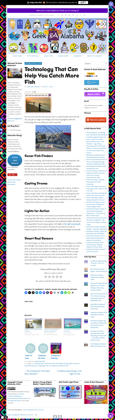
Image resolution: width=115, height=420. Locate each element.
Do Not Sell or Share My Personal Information (14, 182)
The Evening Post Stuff (33, 410)
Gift (83, 2)
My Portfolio (33, 56)
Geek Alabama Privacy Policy (20, 415)
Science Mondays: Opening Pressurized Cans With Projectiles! (95, 182)
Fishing (66, 363)
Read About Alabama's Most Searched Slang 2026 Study (97, 306)
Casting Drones (39, 363)
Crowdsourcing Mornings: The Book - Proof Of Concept (98, 263)
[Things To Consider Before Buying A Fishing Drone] (53, 323)
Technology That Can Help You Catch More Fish (53, 366)
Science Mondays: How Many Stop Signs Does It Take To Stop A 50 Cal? (96, 188)
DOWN (60, 417)
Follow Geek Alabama (14, 160)
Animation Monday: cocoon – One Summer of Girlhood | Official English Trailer (96, 204)
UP (55, 417)
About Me (48, 56)
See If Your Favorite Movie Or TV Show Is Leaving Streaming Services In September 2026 (97, 162)
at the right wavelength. (71, 224)
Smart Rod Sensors (31, 366)
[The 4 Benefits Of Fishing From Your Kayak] (72, 323)
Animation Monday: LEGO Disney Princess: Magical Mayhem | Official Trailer (94, 245)
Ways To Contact (94, 56)
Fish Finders (59, 363)
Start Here (17, 56)
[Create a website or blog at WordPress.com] (36, 415)
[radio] (45, 277)
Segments (78, 56)
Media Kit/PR (63, 56)
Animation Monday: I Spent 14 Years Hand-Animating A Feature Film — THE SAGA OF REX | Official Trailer (98, 335)
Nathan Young (33, 87)
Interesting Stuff (33, 63)
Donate (93, 82)
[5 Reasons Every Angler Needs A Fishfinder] (33, 323)
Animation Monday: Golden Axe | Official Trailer (97, 277)
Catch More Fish (49, 363)
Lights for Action (74, 363)
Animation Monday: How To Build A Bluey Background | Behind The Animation (95, 238)
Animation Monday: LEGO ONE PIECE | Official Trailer (98, 314)
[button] (4, 417)
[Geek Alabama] (57, 36)
